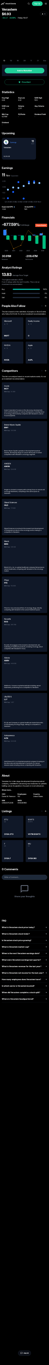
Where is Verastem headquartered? (24, 999)
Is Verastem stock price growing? (24, 940)
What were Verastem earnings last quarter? (24, 960)
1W (11, 61)
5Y (38, 61)
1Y (31, 61)
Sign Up (37, 4)
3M (24, 61)
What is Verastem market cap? (24, 947)
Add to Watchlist (24, 70)
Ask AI (26, 1353)
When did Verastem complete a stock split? (24, 992)
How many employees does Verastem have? (24, 979)
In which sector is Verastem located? (24, 986)
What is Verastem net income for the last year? (24, 973)
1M (18, 61)
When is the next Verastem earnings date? (24, 953)
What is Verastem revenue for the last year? (24, 966)
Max (44, 61)
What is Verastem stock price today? (24, 927)
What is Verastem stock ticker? (24, 934)
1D (4, 61)
